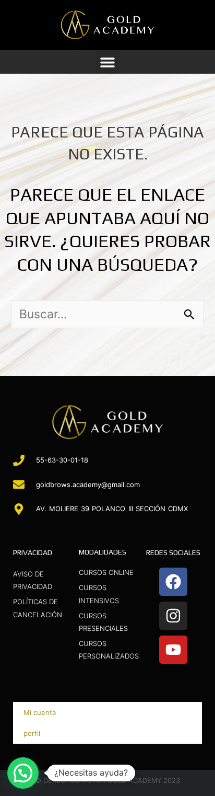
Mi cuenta (39, 712)
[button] (108, 62)
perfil (31, 733)
